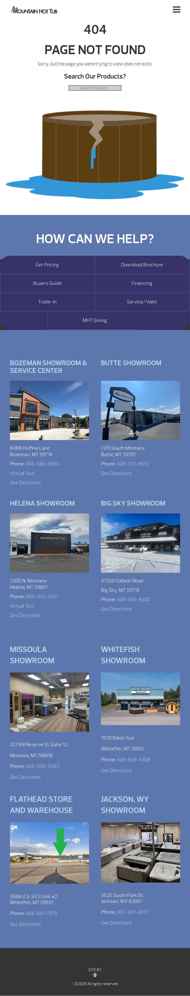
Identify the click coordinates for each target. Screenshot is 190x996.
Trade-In (47, 302)
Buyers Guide (47, 283)
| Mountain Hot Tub (34, 9)
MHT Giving (95, 320)
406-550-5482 (42, 766)
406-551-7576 (41, 913)
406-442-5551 (42, 596)
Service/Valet (142, 302)
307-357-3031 (132, 912)
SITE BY (95, 969)
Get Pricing (47, 265)
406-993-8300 (133, 599)
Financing (142, 283)
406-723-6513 (132, 464)
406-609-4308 (133, 760)
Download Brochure (142, 265)
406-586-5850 (42, 464)
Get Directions (25, 483)
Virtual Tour (22, 473)
